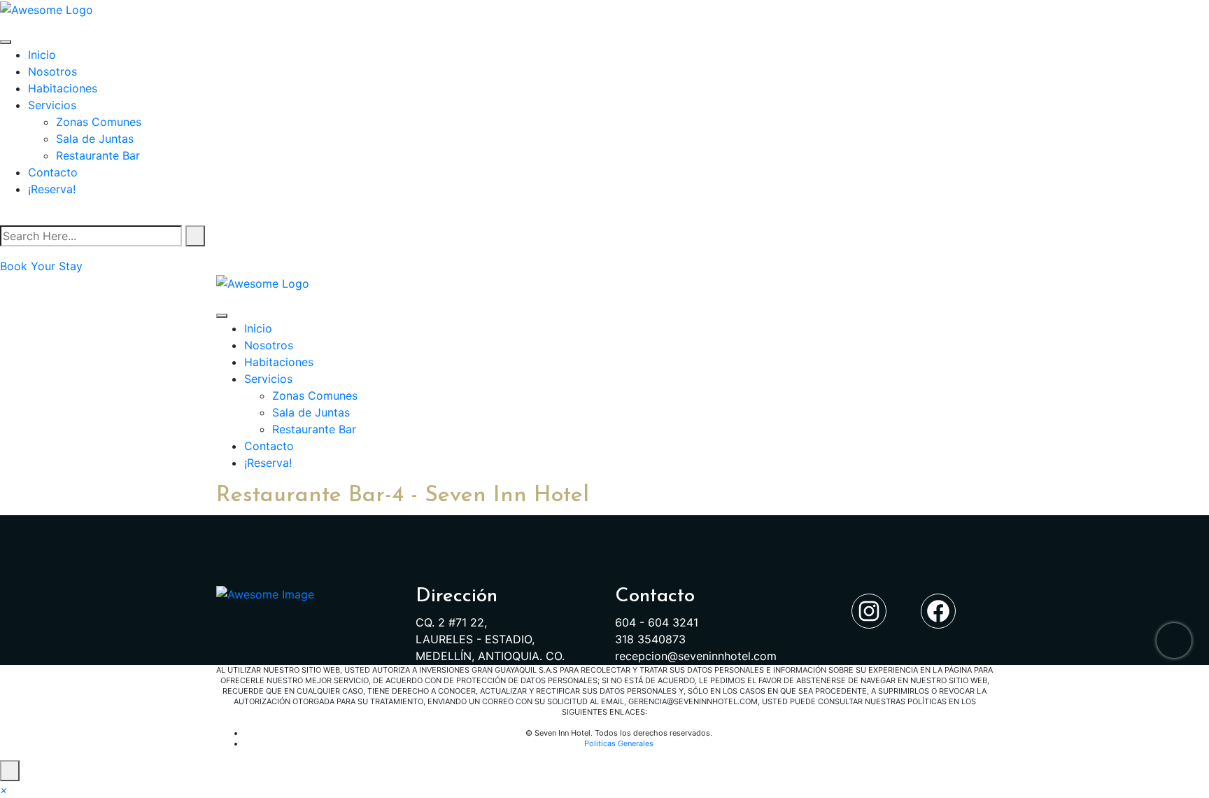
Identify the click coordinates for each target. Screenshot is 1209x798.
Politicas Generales (618, 743)
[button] (4, 790)
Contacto (53, 172)
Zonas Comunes (98, 122)
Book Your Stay (41, 266)
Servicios (52, 105)
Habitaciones (62, 88)
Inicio (42, 55)
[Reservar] (1174, 640)
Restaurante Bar (98, 155)
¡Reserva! (52, 189)
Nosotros (52, 71)
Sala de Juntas (95, 139)
